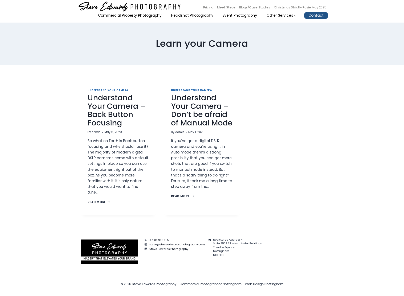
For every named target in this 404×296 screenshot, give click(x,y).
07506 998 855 (159, 240)
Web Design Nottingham (264, 284)
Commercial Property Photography (130, 15)
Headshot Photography (192, 15)
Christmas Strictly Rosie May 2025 (300, 7)
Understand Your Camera (108, 90)
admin (96, 132)
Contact (316, 15)
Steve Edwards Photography (168, 249)
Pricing (208, 7)
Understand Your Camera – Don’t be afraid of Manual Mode (202, 110)
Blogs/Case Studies (254, 7)
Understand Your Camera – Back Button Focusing (116, 110)
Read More (99, 202)
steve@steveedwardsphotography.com (177, 244)
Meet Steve (226, 7)
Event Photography (240, 15)
